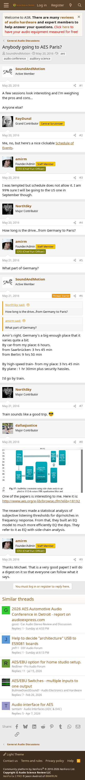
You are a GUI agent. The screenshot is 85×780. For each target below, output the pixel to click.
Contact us (10, 761)
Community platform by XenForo (39, 769)
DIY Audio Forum (31, 648)
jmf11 (15, 648)
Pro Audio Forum (34, 666)
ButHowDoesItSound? (25, 690)
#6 (81, 296)
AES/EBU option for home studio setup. (46, 662)
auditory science (40, 58)
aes (63, 53)
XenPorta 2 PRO (12, 776)
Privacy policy (55, 761)
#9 (81, 559)
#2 (81, 135)
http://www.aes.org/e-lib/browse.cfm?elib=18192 (41, 501)
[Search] (79, 5)
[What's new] (70, 5)
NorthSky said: (15, 305)
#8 (81, 442)
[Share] (75, 85)
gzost (15, 624)
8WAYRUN (51, 776)
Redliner (17, 666)
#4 (81, 223)
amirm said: (13, 321)
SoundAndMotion (18, 53)
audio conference (15, 58)
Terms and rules (31, 761)
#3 (81, 178)
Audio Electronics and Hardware (61, 690)
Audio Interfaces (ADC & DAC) (43, 709)
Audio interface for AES (32, 704)
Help (70, 761)
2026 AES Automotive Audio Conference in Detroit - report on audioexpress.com (41, 614)
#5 (81, 260)
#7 (81, 406)
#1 (81, 86)
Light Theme (15, 754)
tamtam (17, 709)
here (66, 27)
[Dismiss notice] (78, 17)
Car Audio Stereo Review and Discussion (46, 624)
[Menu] (6, 5)
